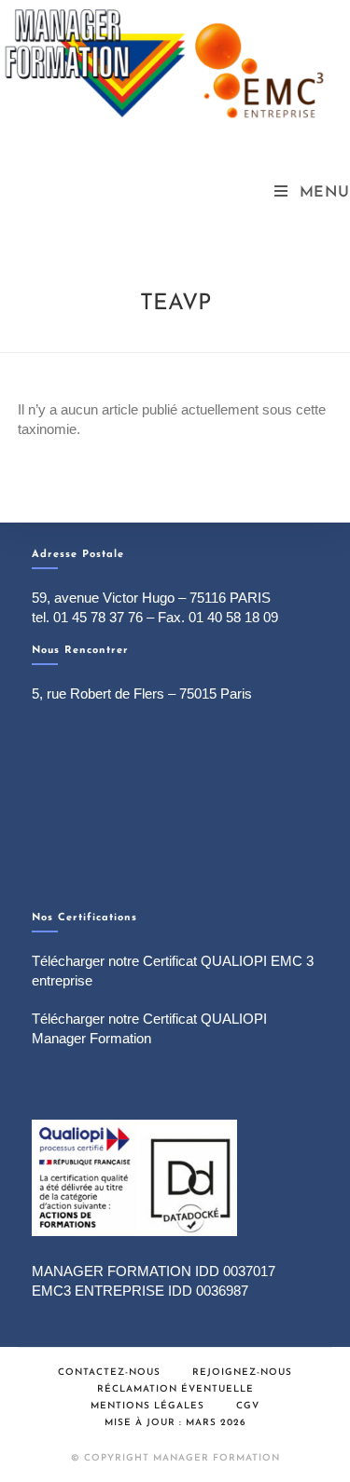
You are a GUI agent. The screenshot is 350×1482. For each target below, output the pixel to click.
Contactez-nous (109, 1372)
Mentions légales (147, 1406)
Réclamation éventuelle (175, 1389)
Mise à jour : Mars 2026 (175, 1423)
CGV (247, 1406)
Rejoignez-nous (242, 1372)
